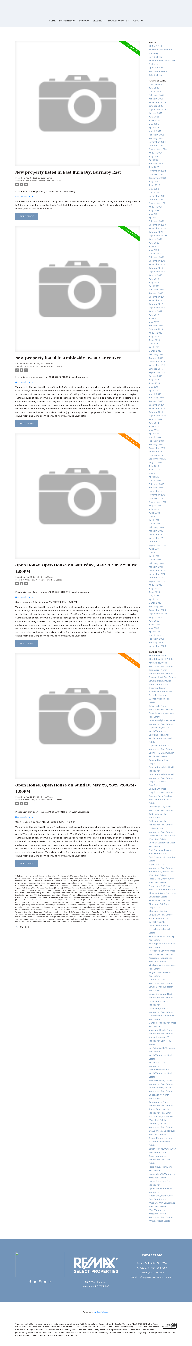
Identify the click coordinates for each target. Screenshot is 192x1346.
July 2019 (154, 278)
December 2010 (157, 570)
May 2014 (154, 430)
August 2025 (155, 113)
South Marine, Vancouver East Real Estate (38, 917)
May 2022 (154, 188)
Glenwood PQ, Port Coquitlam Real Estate (31, 897)
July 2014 (154, 423)
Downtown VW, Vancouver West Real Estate (70, 890)
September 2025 (158, 109)
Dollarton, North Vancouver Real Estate (37, 890)
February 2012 (156, 527)
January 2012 (156, 530)
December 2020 (157, 224)
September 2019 (157, 271)
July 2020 (154, 242)
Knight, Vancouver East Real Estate (35, 902)
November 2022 (157, 170)
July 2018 (154, 282)
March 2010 (155, 602)
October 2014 (156, 412)
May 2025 (154, 124)
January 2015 (156, 401)
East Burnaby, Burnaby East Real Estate (43, 181)
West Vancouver (31, 922)
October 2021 (156, 199)
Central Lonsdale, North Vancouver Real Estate (61, 886)
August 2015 (155, 376)
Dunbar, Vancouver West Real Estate (102, 890)
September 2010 (157, 581)
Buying (83, 20)
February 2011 (156, 563)
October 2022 (156, 174)
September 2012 (157, 502)
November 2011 (157, 538)
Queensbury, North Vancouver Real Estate (74, 912)
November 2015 (157, 365)
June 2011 (154, 548)
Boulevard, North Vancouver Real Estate (105, 876)
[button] (30, 1281)
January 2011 (156, 566)
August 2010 (155, 584)
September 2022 (158, 178)
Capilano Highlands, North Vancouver (117, 881)
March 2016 (155, 350)
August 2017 (155, 311)
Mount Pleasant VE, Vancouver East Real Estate (70, 907)
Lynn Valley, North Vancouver (33, 905)
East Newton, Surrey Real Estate (38, 893)
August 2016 (155, 332)
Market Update (117, 20)
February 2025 (156, 134)
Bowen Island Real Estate (162, 677)
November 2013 (157, 451)
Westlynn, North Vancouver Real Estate (54, 922)
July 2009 (154, 620)
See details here (24, 196)
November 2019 (157, 264)
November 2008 (157, 646)
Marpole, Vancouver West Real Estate (120, 905)
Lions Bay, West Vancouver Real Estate (65, 902)
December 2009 (157, 610)
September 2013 (157, 458)
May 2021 (154, 214)
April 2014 (154, 433)
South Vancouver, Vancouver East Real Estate (73, 917)
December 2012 (157, 491)
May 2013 (154, 473)
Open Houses (156, 67)
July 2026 (154, 88)
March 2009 (155, 635)
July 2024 (154, 156)
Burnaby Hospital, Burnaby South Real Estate (102, 878)
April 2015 (154, 390)
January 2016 (156, 358)
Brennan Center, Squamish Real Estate (69, 878)
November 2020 (157, 228)
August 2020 (155, 239)
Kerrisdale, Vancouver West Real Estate (99, 900)
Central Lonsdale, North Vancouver (28, 886)
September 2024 (158, 149)
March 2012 (155, 523)
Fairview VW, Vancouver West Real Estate (100, 893)
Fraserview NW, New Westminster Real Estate (43, 895)
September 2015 (157, 372)
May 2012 (154, 516)
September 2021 (157, 203)
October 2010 (156, 577)
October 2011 (155, 541)
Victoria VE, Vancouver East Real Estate (99, 919)
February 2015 (156, 397)
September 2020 (158, 235)
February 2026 (156, 95)
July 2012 (154, 509)
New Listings (155, 57)
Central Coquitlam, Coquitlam (125, 883)
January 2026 (156, 98)
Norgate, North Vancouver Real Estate (103, 907)
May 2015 (154, 386)
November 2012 (157, 494)
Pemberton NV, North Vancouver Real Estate (101, 910)
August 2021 (155, 206)
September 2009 (158, 613)
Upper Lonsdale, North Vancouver (70, 919)
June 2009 (154, 624)
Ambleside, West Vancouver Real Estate (43, 366)
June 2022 (154, 185)
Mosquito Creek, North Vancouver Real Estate (33, 907)
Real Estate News (158, 71)
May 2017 (154, 322)
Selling (97, 20)
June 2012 (154, 512)
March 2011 (155, 559)
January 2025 (156, 138)
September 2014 (157, 415)
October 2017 (156, 304)
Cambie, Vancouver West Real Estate (48, 881)
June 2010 (154, 592)
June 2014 (154, 426)
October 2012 (156, 498)
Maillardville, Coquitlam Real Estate (91, 905)
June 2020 (154, 246)
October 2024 (156, 145)
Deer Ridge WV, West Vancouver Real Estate (72, 888)
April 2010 (154, 599)
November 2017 (157, 300)
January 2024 (156, 163)
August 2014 (155, 419)
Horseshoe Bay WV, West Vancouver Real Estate (64, 900)
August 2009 (155, 617)
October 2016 (156, 329)
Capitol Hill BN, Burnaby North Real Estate (97, 883)
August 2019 (155, 275)
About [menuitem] (137, 20)
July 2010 (154, 588)
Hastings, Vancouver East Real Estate (30, 900)
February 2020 (156, 257)
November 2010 (157, 574)
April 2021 (154, 217)
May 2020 (154, 250)
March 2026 (155, 91)
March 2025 (155, 131)
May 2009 (154, 628)
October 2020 (156, 232)
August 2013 (155, 462)
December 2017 (157, 296)
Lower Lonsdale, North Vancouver (94, 902)
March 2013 (155, 480)
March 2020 (155, 253)
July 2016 (154, 336)
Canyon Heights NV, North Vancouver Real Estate (83, 881)
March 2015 (155, 394)
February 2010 (156, 606)
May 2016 (154, 343)
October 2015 (156, 368)
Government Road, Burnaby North (62, 897)
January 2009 (156, 642)
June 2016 (154, 340)
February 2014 (156, 441)
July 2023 (154, 167)
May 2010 (154, 595)
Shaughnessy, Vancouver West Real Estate (85, 914)
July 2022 (154, 181)
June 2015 (154, 383)
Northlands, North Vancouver (33, 910)
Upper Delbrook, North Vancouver (43, 919)
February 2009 (156, 638)
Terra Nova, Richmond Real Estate (105, 917)
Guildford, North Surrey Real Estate (126, 897)
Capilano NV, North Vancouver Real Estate (63, 883)
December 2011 (157, 534)
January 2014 (156, 444)
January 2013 (156, 487)
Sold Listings (155, 75)
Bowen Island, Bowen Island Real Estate (37, 878)
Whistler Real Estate (78, 922)
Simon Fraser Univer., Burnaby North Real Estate (160, 1141)
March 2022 (155, 192)
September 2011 (157, 545)
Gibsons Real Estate (105, 895)
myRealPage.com (101, 1312)
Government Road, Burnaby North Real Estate (94, 897)
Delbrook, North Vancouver (100, 888)
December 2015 (157, 361)
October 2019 (156, 268)
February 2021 (156, 221)
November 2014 (157, 408)
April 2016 (154, 347)
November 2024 (157, 142)
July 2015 (154, 379)
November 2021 (157, 196)
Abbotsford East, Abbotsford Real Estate (41, 876)
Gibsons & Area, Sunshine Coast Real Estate (79, 895)
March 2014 (155, 437)
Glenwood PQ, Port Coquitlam (125, 895)
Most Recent (155, 84)
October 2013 (156, 455)
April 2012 (154, 520)
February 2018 (156, 289)
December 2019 (157, 260)
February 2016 (156, 354)
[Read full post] (77, 105)
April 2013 (154, 476)
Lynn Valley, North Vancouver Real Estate (61, 905)
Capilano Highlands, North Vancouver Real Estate (160, 738)
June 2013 (154, 469)
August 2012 (155, 505)
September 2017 (157, 307)
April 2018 (154, 286)
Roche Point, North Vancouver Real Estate (108, 912)
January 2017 (156, 325)
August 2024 (155, 152)
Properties (66, 20)
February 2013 (156, 484)
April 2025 (154, 127)
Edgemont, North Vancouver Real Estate (67, 893)
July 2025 (154, 116)
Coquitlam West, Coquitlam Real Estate (118, 886)
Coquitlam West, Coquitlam (91, 886)
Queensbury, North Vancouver (45, 912)
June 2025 (154, 120)
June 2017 (154, 318)
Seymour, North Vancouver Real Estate (53, 914)
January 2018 (156, 293)
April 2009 (154, 631)
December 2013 (157, 448)
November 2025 (157, 102)
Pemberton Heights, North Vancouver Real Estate (64, 910)
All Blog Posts (156, 46)
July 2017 (154, 314)
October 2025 (156, 106)
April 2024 (154, 160)
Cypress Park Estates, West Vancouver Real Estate (34, 888)
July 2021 (154, 210)
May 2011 (153, 552)
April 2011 (154, 556)
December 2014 (157, 405)
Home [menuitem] (52, 20)
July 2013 (154, 466)
